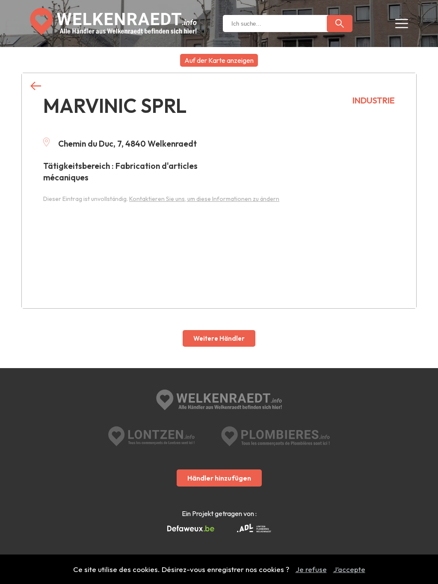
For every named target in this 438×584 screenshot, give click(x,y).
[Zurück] (35, 86)
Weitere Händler (219, 338)
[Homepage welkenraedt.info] (113, 21)
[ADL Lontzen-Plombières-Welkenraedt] (254, 529)
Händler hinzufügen (219, 478)
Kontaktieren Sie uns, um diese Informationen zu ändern (204, 199)
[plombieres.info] (275, 436)
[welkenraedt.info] (219, 400)
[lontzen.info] (151, 436)
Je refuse (311, 569)
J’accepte (349, 569)
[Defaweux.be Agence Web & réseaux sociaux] (190, 529)
